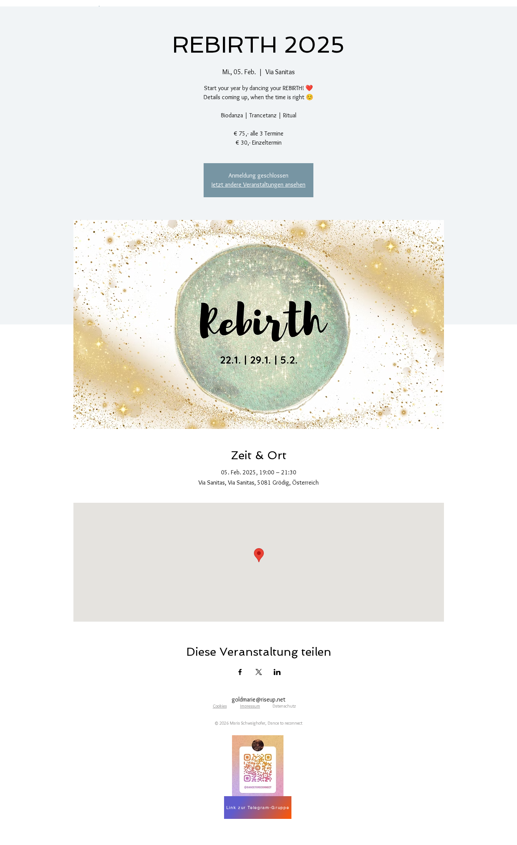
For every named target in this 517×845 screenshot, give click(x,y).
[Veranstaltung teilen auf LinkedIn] (277, 672)
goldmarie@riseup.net (258, 699)
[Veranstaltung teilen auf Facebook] (240, 672)
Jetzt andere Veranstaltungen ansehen (258, 184)
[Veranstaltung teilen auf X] (258, 672)
